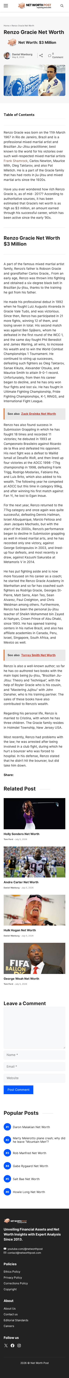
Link (50, 54)
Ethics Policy (12, 1271)
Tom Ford (8, 839)
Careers (9, 1326)
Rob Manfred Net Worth (29, 1153)
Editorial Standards (16, 1320)
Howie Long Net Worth (29, 1192)
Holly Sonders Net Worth (21, 834)
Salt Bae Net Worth (26, 1179)
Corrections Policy (16, 1283)
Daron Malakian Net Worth (31, 1127)
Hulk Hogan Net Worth (20, 930)
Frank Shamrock (16, 161)
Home (6, 25)
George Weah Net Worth (21, 978)
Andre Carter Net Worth (21, 882)
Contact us (11, 1314)
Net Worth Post (40, 1362)
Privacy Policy (13, 1277)
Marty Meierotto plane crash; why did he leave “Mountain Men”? (39, 1140)
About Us (10, 1308)
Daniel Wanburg (22, 54)
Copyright (10, 1289)
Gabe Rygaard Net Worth (30, 1166)
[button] (62, 6)
